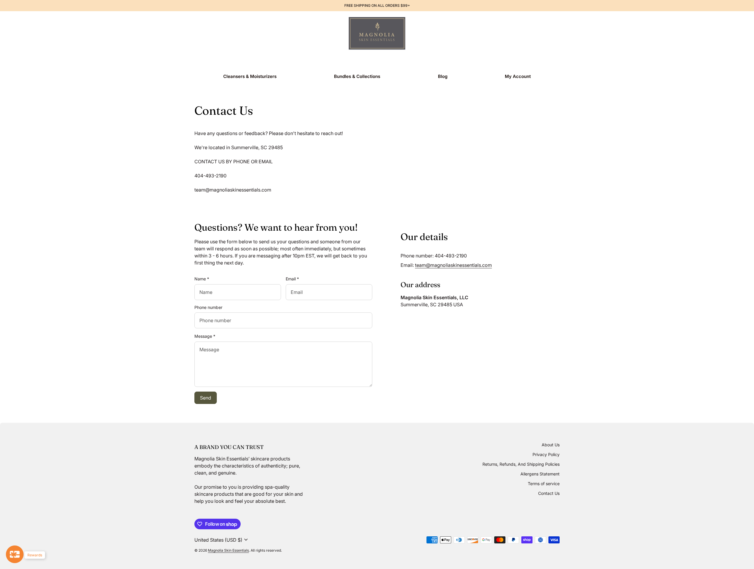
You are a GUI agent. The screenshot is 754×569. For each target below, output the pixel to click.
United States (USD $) (221, 539)
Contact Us (549, 493)
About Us (551, 444)
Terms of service (544, 483)
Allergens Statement (540, 473)
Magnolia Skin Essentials (228, 550)
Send (205, 398)
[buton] (221, 539)
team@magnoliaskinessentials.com (453, 265)
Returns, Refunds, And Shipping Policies (521, 464)
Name (201, 278)
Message (204, 336)
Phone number (208, 307)
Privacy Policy (546, 454)
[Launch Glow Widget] (15, 554)
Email (292, 278)
